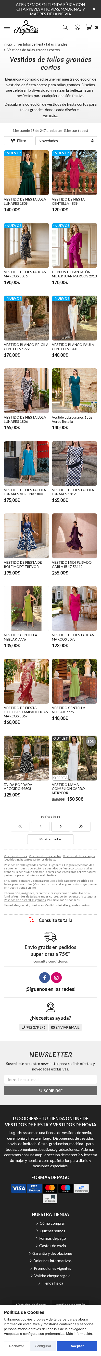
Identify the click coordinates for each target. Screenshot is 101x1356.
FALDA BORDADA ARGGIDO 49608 (18, 786)
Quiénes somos (52, 1230)
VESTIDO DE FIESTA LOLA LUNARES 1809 (25, 201)
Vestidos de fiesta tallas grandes (25, 900)
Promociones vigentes (52, 1268)
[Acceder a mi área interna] (77, 27)
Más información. (79, 1334)
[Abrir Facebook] (45, 978)
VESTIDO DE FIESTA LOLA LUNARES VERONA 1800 (25, 492)
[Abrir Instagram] (56, 978)
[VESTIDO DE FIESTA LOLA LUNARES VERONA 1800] (26, 463)
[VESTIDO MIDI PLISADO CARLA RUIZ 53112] (74, 535)
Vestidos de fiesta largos (79, 856)
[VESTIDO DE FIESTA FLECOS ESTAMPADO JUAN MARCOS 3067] (26, 681)
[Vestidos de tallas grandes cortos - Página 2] (60, 826)
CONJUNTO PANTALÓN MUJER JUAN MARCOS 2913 (74, 274)
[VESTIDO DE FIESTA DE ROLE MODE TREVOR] (26, 535)
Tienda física (52, 1283)
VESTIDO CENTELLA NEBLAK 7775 (68, 710)
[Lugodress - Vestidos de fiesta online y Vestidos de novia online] (26, 27)
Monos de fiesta (45, 859)
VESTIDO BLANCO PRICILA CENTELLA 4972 (26, 346)
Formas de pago (52, 1238)
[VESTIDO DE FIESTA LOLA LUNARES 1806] (26, 390)
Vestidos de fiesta (15, 856)
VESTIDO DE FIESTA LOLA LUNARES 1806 (25, 419)
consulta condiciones (50, 961)
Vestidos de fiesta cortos (45, 856)
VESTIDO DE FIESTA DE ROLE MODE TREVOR (23, 564)
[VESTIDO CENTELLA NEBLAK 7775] (74, 681)
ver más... (50, 115)
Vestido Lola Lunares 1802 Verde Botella (72, 419)
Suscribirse (50, 1090)
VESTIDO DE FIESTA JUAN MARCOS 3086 (25, 274)
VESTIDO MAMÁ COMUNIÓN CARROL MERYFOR (69, 788)
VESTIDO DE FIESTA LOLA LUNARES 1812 (73, 492)
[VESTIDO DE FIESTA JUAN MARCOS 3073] (74, 608)
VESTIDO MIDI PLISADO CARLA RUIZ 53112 (72, 564)
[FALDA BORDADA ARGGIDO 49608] (26, 758)
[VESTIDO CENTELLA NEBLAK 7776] (26, 608)
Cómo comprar (52, 1223)
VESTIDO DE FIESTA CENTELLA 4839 (68, 201)
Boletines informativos (52, 1260)
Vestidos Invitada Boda (19, 859)
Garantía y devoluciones (52, 1253)
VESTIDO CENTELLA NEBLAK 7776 (20, 637)
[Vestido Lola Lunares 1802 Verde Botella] (74, 390)
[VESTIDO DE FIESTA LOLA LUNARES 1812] (74, 463)
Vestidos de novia (70, 1304)
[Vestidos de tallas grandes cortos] (20, 826)
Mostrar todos (76, 130)
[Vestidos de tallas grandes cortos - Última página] (81, 826)
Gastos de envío (52, 1245)
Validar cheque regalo (52, 1275)
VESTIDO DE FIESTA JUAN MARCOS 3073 (73, 637)
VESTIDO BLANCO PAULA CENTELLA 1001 (73, 346)
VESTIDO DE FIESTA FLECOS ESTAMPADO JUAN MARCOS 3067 (26, 712)
